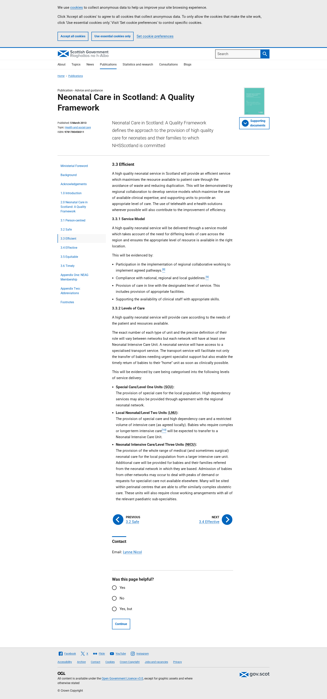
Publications (108, 64)
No (122, 598)
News (90, 64)
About (61, 64)
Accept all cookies (73, 36)
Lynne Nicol (132, 552)
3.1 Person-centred (73, 220)
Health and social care (78, 127)
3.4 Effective (69, 247)
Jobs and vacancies (156, 661)
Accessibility (65, 661)
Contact (95, 661)
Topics (76, 64)
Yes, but (126, 609)
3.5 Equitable (69, 257)
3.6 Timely (68, 266)
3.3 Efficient (68, 238)
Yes (122, 587)
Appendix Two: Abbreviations (70, 291)
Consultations (168, 64)
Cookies (110, 661)
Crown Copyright (130, 661)
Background (69, 175)
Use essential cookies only (112, 36)
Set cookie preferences (155, 36)
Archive (81, 661)
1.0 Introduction (71, 193)
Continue (121, 624)
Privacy (177, 661)
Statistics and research (138, 64)
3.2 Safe (66, 229)
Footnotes (67, 302)
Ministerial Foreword (74, 166)
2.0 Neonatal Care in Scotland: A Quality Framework (74, 206)
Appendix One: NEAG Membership (74, 277)
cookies (76, 7)
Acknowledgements (74, 184)
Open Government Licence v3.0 (122, 678)
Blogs (187, 64)
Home (61, 75)
